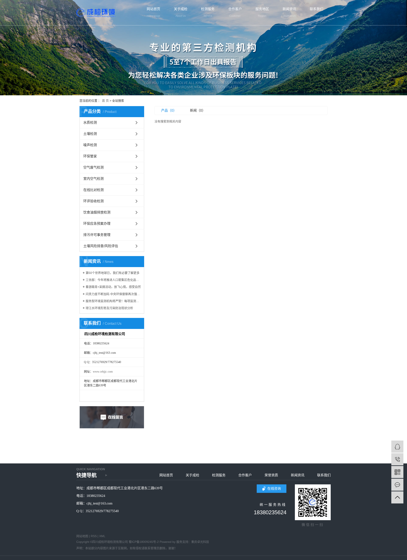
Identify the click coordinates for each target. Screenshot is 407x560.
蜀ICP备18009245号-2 (144, 541)
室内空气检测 (93, 178)
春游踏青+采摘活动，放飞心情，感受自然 (113, 286)
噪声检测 (90, 145)
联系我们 (324, 475)
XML (102, 536)
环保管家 (90, 156)
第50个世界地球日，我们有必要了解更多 (112, 272)
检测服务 (219, 475)
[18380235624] (397, 459)
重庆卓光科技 (200, 541)
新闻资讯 (297, 475)
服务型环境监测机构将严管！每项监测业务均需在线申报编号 (113, 301)
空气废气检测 (93, 167)
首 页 (105, 100)
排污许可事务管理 (96, 235)
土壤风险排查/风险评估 (100, 246)
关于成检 (192, 475)
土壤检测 (90, 134)
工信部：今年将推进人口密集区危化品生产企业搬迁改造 (113, 279)
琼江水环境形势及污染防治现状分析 (109, 308)
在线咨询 (274, 488)
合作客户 (245, 475)
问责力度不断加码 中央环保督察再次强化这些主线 (113, 294)
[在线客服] (397, 447)
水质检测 (90, 122)
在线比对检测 (93, 190)
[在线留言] (397, 485)
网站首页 (166, 475)
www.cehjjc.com (103, 371)
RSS (94, 536)
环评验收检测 (93, 201)
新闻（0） (197, 110)
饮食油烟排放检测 (96, 212)
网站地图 (82, 536)
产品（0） (169, 110)
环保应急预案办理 (96, 223)
